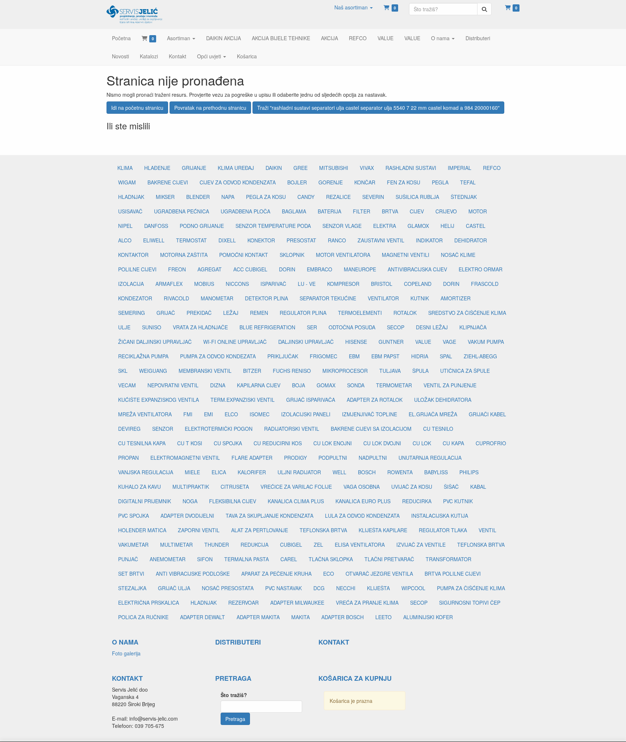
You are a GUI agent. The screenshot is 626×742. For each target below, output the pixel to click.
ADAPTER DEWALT (202, 617)
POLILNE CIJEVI (137, 269)
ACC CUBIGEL (250, 269)
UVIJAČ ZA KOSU (411, 486)
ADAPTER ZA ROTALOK (374, 399)
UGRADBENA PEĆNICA (181, 211)
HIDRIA (419, 356)
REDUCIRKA (416, 501)
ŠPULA (420, 370)
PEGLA (440, 182)
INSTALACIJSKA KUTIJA (439, 515)
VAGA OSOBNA (361, 486)
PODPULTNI (332, 457)
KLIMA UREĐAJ (236, 167)
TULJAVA (390, 370)
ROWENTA (400, 472)
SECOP (395, 327)
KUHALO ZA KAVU (139, 486)
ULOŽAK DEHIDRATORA (442, 399)
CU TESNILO (438, 428)
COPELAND (417, 283)
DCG (319, 588)
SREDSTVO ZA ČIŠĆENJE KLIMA (467, 312)
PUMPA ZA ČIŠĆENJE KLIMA (471, 588)
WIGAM (127, 182)
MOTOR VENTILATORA (343, 254)
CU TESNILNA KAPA (142, 443)
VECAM (127, 385)
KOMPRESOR (343, 283)
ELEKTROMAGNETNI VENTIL (185, 457)
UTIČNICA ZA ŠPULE (465, 370)
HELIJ (447, 225)
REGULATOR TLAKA (443, 530)
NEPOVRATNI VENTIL (173, 385)
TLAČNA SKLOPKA (331, 559)
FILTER (361, 211)
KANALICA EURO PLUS (363, 501)
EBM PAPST (385, 356)
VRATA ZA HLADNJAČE (200, 327)
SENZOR (162, 428)
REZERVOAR (243, 602)
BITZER (252, 370)
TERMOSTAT (191, 240)
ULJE (124, 327)
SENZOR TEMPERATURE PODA (273, 225)
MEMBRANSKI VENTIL (205, 370)
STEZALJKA (132, 588)
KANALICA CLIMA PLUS (296, 501)
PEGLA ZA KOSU (266, 196)
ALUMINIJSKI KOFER (428, 617)
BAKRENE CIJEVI (167, 182)
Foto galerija (126, 653)
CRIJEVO (446, 211)
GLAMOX (418, 225)
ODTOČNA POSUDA (352, 327)
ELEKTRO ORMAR (480, 269)
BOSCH (367, 472)
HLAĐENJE (157, 167)
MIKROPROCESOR (345, 370)
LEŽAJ (230, 312)
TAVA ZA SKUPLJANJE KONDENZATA (269, 515)
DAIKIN (274, 167)
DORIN (287, 269)
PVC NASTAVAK (283, 588)
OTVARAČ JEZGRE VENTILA (379, 573)
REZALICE (338, 196)
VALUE (423, 341)
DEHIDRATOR (470, 240)
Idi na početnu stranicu (137, 107)
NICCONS (237, 283)
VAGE (449, 341)
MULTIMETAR (176, 544)
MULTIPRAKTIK (190, 486)
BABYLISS (436, 472)
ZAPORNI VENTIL (199, 530)
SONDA (355, 385)
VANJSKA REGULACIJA (145, 472)
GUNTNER (391, 341)
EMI (208, 414)
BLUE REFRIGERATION (267, 327)
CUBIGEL (291, 544)
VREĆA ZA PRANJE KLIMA (367, 602)
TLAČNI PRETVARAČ (389, 559)
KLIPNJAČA (473, 327)
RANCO (337, 240)
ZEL (318, 544)
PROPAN (128, 457)
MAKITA (300, 617)
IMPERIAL (459, 167)
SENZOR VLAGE (342, 225)
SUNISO (151, 327)
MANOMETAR (217, 298)
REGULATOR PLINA (303, 312)
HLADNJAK (131, 196)
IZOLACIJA (131, 283)
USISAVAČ (130, 211)
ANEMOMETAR (167, 559)
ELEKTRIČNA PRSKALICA (148, 602)
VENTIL (487, 530)
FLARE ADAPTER (251, 457)
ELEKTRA (384, 225)
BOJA (298, 385)
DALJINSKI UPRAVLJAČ (306, 341)
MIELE (192, 472)
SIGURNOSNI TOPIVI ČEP (469, 602)
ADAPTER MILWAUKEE (297, 602)
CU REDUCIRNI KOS (278, 443)
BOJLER (297, 182)
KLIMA (125, 167)
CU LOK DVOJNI (382, 443)
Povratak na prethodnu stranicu (210, 107)
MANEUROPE (360, 269)
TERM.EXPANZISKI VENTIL (242, 399)
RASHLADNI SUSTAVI (410, 167)
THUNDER (216, 544)
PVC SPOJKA (133, 515)
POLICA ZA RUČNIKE (143, 617)
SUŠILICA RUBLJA (417, 196)
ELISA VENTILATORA (360, 544)
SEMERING (131, 312)
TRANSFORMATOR (448, 559)
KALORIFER (252, 472)
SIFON (205, 559)
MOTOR (477, 211)
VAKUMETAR (133, 544)
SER (312, 327)
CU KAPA (453, 443)
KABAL (478, 486)
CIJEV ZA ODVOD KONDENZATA (238, 182)
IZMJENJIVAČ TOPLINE (369, 414)
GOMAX (326, 385)
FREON (177, 269)
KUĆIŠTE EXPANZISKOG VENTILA (158, 399)
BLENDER (198, 196)
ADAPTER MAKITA (258, 617)
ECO (328, 573)
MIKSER (165, 196)
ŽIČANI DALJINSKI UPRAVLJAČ (155, 341)
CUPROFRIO (491, 443)
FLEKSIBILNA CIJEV (232, 501)
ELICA (219, 472)
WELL (339, 472)
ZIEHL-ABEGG (480, 356)
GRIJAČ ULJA (174, 588)
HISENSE (356, 341)
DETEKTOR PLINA (266, 298)
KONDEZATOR (135, 298)
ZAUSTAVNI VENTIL (381, 240)
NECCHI (345, 588)
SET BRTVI (131, 573)
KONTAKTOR (133, 254)
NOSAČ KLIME (458, 254)
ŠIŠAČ (451, 486)
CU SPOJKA (228, 443)
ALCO (125, 240)
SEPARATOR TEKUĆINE (328, 298)
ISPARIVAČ (273, 283)
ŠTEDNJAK (464, 196)
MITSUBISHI (333, 167)
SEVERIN (373, 196)
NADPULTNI (373, 457)
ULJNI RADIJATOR (299, 472)
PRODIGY (295, 457)
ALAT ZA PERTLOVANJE (259, 530)
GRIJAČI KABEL (487, 414)
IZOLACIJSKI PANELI (305, 414)
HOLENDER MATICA (142, 530)
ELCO (231, 414)
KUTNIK (419, 298)
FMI (187, 414)
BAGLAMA (294, 211)
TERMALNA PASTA (246, 559)
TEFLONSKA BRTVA (323, 530)
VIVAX (367, 167)
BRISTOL (381, 283)
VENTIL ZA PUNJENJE (449, 385)
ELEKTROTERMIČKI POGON (219, 428)
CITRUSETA (235, 486)
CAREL (288, 559)
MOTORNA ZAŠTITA (184, 254)
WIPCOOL (413, 588)
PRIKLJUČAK (282, 356)
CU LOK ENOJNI (332, 443)
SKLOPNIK (292, 254)
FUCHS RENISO (292, 370)
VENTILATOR (383, 298)
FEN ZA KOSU (403, 182)
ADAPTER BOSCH (342, 617)
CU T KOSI (189, 443)
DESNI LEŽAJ (432, 327)
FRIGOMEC (323, 356)
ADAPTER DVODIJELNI (187, 515)
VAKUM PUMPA (486, 341)
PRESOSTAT (301, 240)
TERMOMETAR (394, 385)
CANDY (305, 196)
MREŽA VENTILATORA (145, 414)
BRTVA (390, 211)
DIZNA (217, 385)
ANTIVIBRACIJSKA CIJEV (417, 269)
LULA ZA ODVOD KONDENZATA (362, 515)
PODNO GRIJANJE (202, 225)
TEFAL (468, 182)
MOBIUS (204, 283)
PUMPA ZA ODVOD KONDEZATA (218, 356)
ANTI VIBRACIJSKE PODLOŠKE (193, 573)
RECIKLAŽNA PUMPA (143, 356)
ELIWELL (153, 240)
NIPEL (125, 225)
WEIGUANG (153, 370)
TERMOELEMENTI (360, 312)
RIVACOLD (176, 298)
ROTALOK (405, 312)
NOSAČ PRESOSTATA (228, 588)
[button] (353, 7)
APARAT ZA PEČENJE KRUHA (276, 573)
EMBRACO (319, 269)
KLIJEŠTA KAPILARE (383, 530)
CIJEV (417, 211)
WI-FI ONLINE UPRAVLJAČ (235, 341)
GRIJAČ (165, 312)
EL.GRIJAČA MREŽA (433, 414)
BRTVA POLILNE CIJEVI (453, 573)
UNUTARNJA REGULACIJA (430, 457)
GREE (300, 167)
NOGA (190, 501)
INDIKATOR (429, 240)
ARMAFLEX (169, 283)
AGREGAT (209, 269)
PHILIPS (469, 472)
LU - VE (307, 283)
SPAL (446, 356)
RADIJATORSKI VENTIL (291, 428)
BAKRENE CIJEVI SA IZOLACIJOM (371, 428)
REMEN (259, 312)
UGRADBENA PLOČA (245, 211)
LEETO (383, 617)
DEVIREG (129, 428)
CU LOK (422, 443)
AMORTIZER (456, 298)
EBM (354, 356)
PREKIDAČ (199, 312)
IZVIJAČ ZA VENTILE (421, 544)
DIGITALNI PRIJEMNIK (144, 501)
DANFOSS (156, 225)
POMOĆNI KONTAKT (243, 254)
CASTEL (475, 225)
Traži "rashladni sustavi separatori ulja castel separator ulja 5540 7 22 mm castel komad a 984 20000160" (378, 107)
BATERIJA (329, 211)
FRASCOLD (484, 283)
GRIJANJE (194, 167)
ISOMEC (260, 414)
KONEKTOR (261, 240)
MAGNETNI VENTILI (405, 254)
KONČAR (364, 182)
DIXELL (227, 240)
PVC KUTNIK (458, 501)
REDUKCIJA (254, 544)
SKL (123, 370)
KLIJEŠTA (378, 588)
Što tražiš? (234, 695)
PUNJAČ (128, 559)
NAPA (227, 196)
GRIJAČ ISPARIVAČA (310, 399)
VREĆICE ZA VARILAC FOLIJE (296, 486)
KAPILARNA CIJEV (258, 385)
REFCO (492, 167)
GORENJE (330, 182)
